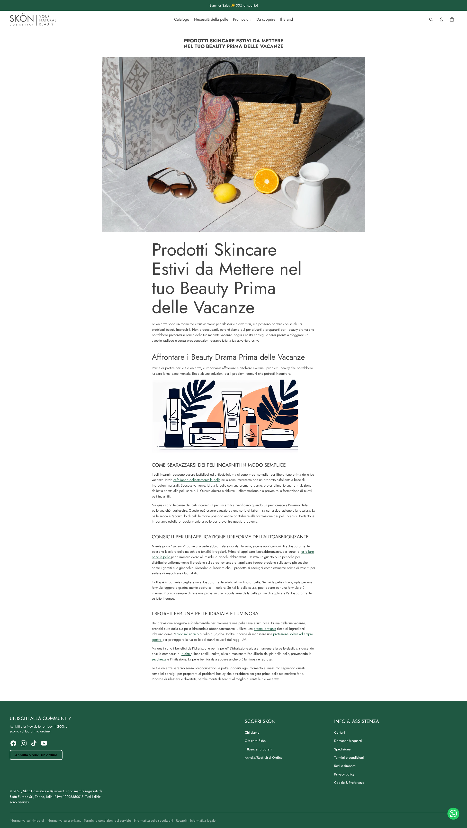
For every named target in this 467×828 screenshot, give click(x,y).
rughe (186, 653)
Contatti (339, 732)
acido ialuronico (187, 634)
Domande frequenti (348, 740)
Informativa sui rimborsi (27, 820)
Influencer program (258, 749)
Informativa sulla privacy (64, 820)
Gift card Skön (255, 740)
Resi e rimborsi (345, 765)
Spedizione (342, 749)
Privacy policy (344, 774)
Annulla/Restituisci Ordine (263, 757)
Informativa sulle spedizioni (153, 820)
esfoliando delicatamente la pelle (196, 479)
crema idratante (265, 628)
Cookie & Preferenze (349, 782)
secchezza (159, 659)
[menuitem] (181, 19)
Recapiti (182, 820)
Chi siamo (252, 732)
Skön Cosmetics (34, 791)
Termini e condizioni (349, 757)
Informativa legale (203, 820)
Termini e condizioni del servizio (107, 820)
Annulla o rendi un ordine (36, 755)
